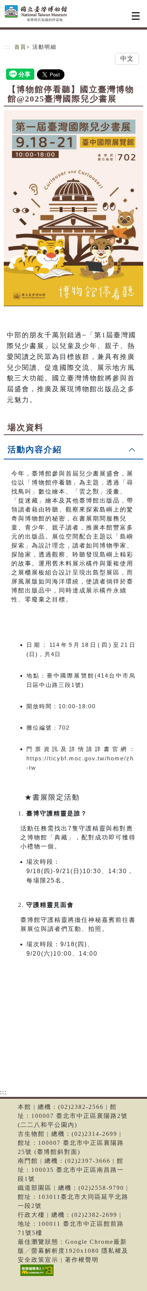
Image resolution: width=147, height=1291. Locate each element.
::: (7, 47)
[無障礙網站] (36, 1275)
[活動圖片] (73, 208)
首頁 (20, 47)
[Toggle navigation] (135, 16)
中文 (127, 58)
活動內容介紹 (35, 449)
